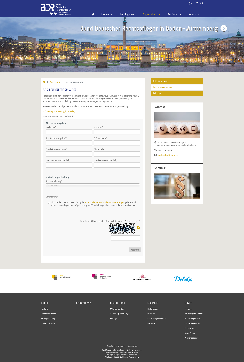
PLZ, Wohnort (100, 138)
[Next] (241, 45)
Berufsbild (152, 303)
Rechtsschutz (190, 328)
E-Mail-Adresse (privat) (56, 149)
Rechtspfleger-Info (192, 323)
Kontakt (110, 346)
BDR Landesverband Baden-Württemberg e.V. (105, 202)
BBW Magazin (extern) (194, 314)
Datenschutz (52, 197)
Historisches (152, 309)
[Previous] (2, 45)
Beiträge (157, 93)
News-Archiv (190, 333)
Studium (151, 314)
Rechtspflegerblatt (192, 318)
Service (188, 303)
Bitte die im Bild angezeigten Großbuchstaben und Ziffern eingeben (110, 221)
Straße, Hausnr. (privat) (56, 138)
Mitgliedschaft (55, 82)
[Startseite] (44, 82)
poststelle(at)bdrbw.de (168, 155)
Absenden (135, 250)
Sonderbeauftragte (49, 314)
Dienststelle (99, 149)
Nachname (51, 127)
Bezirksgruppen (127, 14)
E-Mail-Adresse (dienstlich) (105, 160)
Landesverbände (48, 323)
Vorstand (44, 309)
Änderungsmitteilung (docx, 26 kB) (60, 111)
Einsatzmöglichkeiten (156, 318)
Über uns (45, 303)
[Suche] (201, 3)
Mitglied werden (160, 81)
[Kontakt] (190, 3)
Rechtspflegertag (48, 318)
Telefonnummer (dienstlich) (58, 160)
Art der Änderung (54, 181)
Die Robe (151, 323)
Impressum (120, 346)
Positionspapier (191, 338)
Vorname (98, 127)
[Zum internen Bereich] (197, 3)
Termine (188, 309)
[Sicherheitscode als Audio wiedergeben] (138, 228)
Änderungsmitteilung (162, 87)
